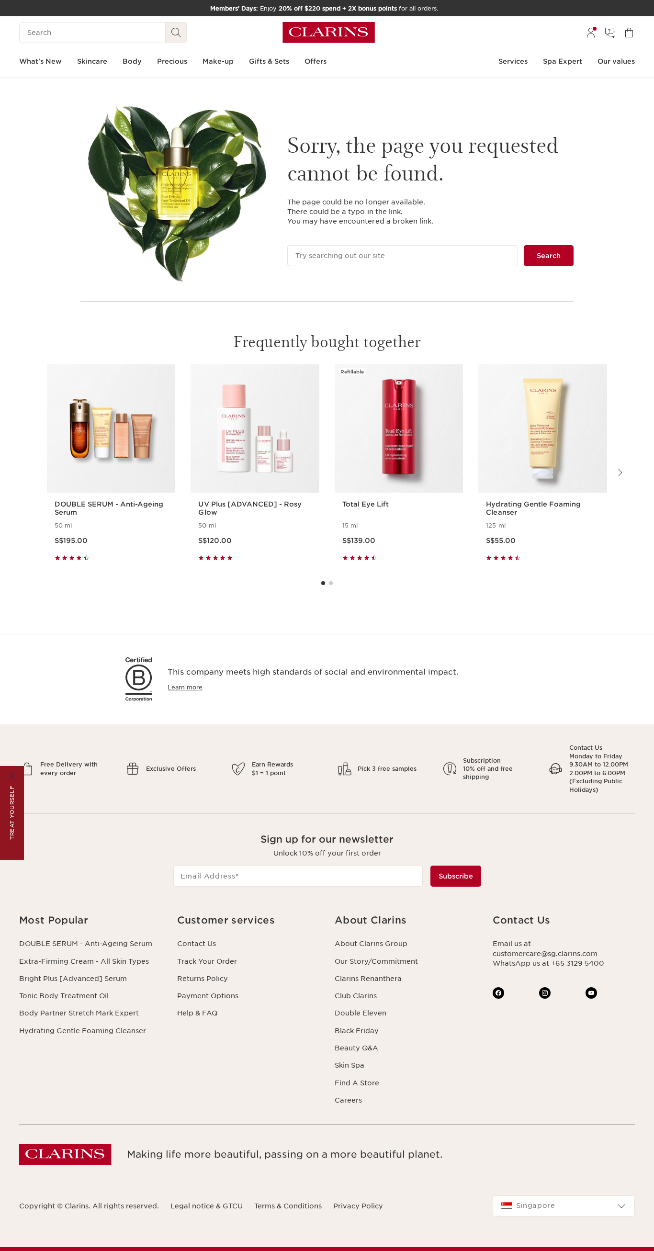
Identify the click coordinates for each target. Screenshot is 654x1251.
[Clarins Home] (329, 32)
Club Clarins (356, 996)
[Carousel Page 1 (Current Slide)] (323, 583)
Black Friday (357, 1031)
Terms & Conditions (288, 1206)
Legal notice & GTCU (206, 1206)
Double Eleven (360, 1013)
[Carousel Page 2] (331, 583)
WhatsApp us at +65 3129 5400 (548, 963)
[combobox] (564, 1206)
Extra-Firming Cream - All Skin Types (84, 961)
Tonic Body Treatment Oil (64, 996)
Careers (348, 1100)
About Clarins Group (371, 943)
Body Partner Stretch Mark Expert (79, 1013)
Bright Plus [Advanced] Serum (73, 978)
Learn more (185, 687)
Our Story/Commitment (376, 961)
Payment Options (207, 996)
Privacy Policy (358, 1206)
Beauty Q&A (356, 1048)
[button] (90, 920)
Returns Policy (202, 978)
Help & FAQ (197, 1013)
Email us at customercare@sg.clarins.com (545, 948)
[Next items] (619, 472)
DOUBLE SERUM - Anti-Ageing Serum (85, 943)
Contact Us (196, 943)
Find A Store (357, 1083)
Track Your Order (207, 961)
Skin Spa (349, 1065)
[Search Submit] (176, 32)
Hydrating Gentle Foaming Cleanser (82, 1031)
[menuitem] (591, 32)
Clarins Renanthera (368, 978)
